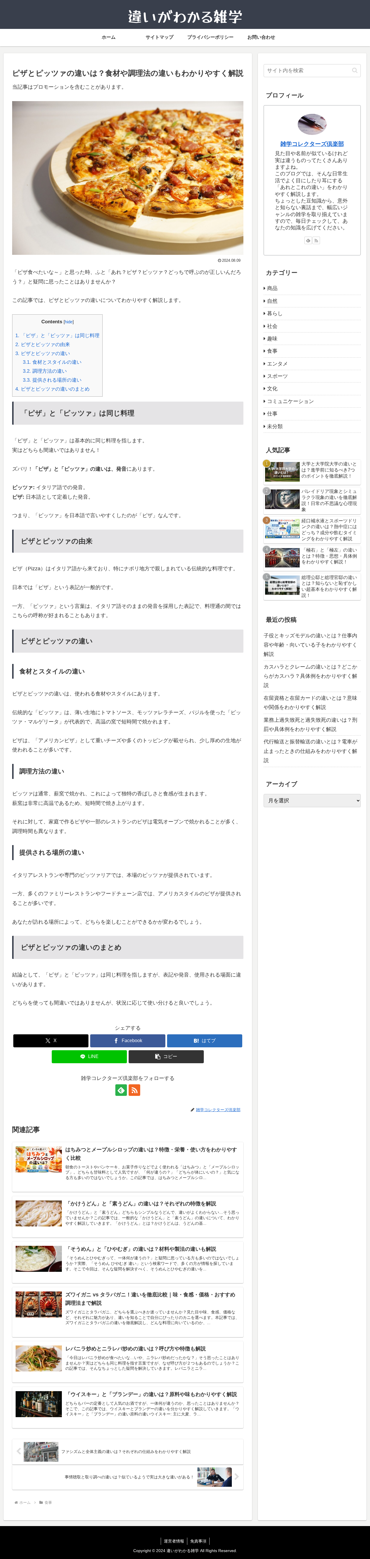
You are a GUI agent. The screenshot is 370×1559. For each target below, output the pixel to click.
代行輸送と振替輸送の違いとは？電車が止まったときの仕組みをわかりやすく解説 (310, 751)
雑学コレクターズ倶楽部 (312, 144)
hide (69, 321)
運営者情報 (174, 1541)
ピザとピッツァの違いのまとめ (52, 389)
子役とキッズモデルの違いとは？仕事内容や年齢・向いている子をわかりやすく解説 (310, 644)
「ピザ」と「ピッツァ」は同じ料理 (57, 335)
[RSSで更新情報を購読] (134, 1090)
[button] (166, 1056)
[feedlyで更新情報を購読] (121, 1090)
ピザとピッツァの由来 (42, 344)
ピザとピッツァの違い (42, 353)
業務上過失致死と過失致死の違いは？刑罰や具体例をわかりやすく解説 (310, 724)
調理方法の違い (45, 371)
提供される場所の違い (52, 380)
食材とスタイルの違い (52, 362)
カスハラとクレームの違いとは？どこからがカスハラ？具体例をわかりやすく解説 (310, 676)
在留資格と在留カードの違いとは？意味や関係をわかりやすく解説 (310, 702)
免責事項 (198, 1541)
